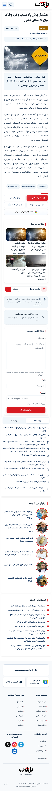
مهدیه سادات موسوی (37, 33)
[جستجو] (11, 4)
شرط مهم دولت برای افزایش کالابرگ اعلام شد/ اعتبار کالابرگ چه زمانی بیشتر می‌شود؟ (19, 514)
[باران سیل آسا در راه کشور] (16, 261)
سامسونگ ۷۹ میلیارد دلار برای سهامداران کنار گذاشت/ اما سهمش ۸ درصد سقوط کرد (26, 640)
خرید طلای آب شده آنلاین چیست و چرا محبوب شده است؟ (19, 540)
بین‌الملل (19, 716)
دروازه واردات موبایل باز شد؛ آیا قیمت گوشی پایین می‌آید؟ (24, 468)
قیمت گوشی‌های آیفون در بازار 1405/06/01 (31, 481)
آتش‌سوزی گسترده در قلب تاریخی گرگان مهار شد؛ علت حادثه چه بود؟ (24, 429)
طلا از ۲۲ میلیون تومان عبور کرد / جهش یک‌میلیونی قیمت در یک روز (24, 489)
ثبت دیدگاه (8, 289)
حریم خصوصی (41, 750)
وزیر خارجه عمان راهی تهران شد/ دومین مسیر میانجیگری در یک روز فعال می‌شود (19, 553)
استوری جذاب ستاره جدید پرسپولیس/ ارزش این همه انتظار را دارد (24, 476)
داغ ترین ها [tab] (14, 420)
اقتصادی (20, 702)
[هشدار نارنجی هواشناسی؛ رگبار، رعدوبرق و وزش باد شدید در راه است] (16, 234)
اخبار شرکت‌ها (41, 720)
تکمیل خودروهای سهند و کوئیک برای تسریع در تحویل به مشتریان (26, 436)
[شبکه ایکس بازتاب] (8, 744)
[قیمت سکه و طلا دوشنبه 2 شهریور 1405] (41, 581)
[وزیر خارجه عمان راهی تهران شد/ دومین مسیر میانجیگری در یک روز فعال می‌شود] (42, 554)
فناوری (20, 720)
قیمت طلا (42, 706)
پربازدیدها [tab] (37, 420)
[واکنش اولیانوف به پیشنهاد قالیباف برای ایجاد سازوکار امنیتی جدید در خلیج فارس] (42, 527)
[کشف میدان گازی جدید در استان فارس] (41, 567)
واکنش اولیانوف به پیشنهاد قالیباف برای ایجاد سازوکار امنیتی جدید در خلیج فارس (19, 528)
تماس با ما (42, 746)
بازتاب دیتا (42, 725)
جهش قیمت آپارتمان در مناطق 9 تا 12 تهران (30, 626)
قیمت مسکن (41, 711)
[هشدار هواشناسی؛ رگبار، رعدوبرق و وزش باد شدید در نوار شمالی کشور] (36, 234)
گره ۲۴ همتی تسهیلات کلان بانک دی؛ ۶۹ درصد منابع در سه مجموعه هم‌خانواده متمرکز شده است (24, 443)
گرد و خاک (42, 186)
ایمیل (42, 393)
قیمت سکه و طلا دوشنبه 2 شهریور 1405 (20, 580)
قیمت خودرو (41, 702)
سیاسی (20, 711)
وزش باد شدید (12, 186)
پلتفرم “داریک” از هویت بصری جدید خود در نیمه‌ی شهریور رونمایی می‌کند (27, 616)
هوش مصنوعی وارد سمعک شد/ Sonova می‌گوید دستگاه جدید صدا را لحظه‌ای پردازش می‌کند (28, 647)
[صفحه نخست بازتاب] (26, 770)
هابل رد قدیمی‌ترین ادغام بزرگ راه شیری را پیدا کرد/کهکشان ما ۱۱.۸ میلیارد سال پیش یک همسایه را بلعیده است (24, 450)
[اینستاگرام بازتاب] (14, 744)
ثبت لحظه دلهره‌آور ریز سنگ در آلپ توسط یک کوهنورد (26, 610)
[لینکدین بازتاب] (14, 751)
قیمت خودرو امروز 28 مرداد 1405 (33, 455)
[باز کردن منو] (4, 4)
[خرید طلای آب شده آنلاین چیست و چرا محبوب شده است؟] (42, 541)
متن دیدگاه (40, 338)
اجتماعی (20, 706)
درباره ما (43, 741)
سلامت (20, 725)
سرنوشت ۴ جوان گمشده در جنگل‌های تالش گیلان (27, 606)
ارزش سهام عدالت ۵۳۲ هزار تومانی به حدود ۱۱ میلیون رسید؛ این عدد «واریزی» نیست (24, 463)
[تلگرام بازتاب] (21, 744)
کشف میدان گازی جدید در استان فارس (18, 565)
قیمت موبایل (41, 716)
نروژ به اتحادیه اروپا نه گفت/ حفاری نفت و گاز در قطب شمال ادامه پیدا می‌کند (26, 632)
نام (43, 380)
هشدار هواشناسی (28, 186)
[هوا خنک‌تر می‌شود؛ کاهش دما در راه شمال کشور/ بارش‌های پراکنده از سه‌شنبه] (36, 261)
